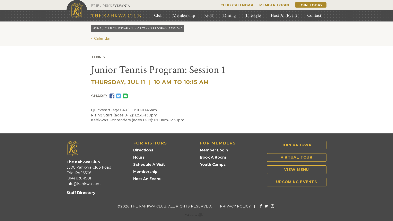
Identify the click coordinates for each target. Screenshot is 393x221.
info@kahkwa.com (84, 184)
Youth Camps (213, 164)
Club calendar (116, 28)
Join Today (311, 5)
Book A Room (213, 157)
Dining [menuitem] (229, 15)
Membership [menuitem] (184, 15)
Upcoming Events (296, 182)
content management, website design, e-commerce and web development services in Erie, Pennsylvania (196, 214)
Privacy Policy (235, 206)
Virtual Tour (297, 157)
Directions (143, 150)
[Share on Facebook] (112, 96)
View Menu (296, 169)
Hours (139, 157)
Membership (145, 171)
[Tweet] (118, 96)
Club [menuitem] (158, 15)
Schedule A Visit (149, 164)
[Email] (125, 96)
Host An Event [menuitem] (284, 15)
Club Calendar (236, 5)
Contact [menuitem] (314, 15)
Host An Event (147, 179)
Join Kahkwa (297, 145)
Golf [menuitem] (209, 15)
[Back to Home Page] (77, 10)
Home (97, 28)
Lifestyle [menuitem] (253, 15)
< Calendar (101, 38)
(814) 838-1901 (79, 178)
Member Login (274, 5)
